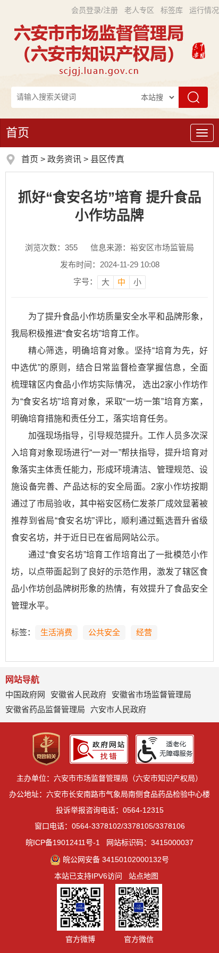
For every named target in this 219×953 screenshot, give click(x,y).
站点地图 (143, 876)
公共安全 (104, 632)
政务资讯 (64, 159)
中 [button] (121, 281)
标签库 (172, 10)
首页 (17, 132)
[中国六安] (198, 49)
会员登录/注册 (94, 10)
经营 (144, 632)
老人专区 (139, 10)
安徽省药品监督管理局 (45, 709)
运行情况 (204, 10)
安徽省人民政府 (78, 694)
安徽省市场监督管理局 (151, 694)
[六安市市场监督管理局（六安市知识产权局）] (100, 49)
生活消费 (56, 632)
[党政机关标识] (46, 748)
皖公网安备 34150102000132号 (116, 859)
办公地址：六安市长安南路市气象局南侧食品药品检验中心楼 (109, 794)
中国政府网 (25, 694)
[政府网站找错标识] (99, 748)
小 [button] (137, 281)
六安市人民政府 (118, 709)
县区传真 (107, 159)
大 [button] (106, 281)
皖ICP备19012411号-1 (63, 842)
